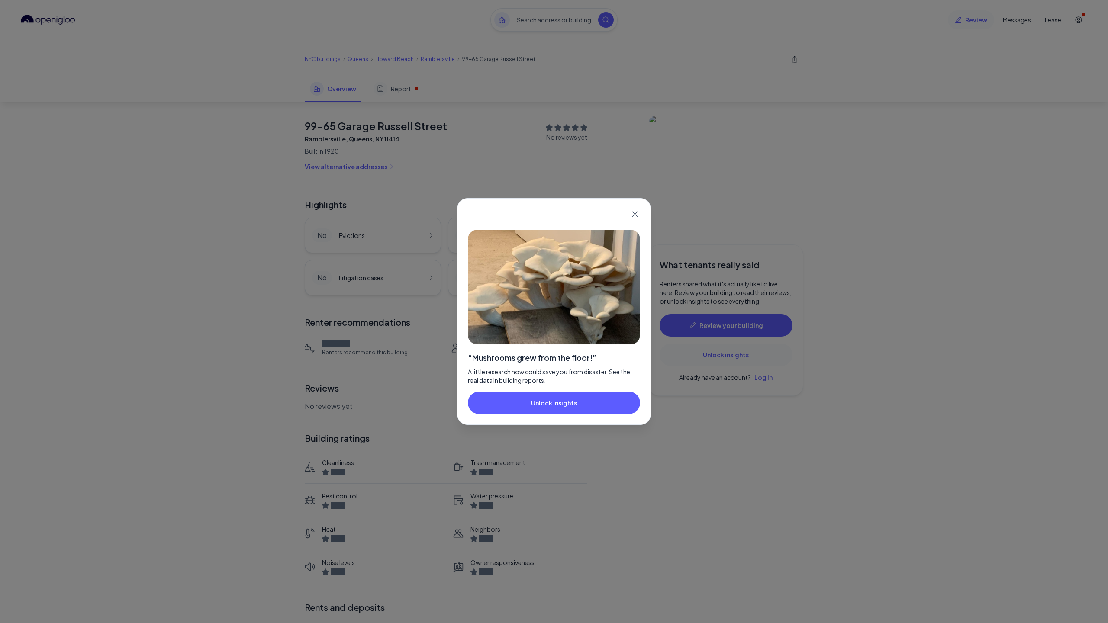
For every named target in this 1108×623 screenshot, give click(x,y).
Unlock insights (554, 403)
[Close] (635, 214)
